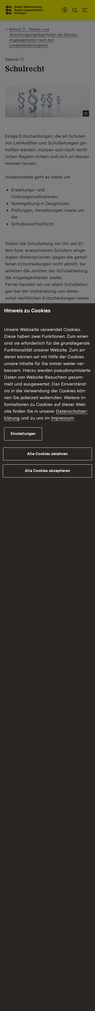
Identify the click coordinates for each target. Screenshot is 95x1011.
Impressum (62, 418)
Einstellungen (23, 433)
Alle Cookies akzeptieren (47, 470)
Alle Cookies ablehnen (47, 454)
